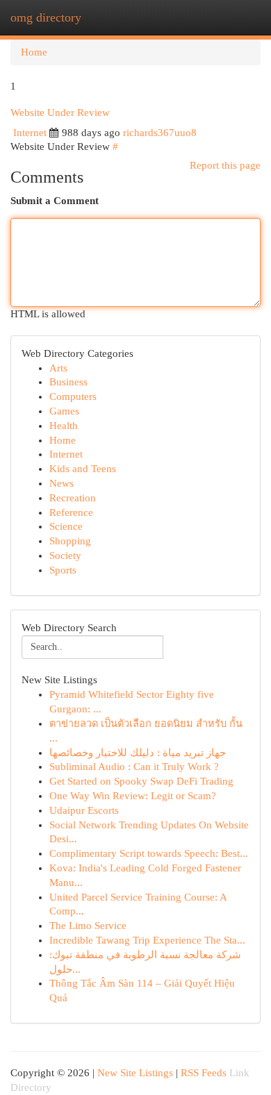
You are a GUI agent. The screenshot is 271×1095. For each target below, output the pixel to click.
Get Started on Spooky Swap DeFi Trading (141, 781)
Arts (58, 368)
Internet (30, 132)
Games (64, 411)
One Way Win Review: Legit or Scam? (132, 795)
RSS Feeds (204, 1072)
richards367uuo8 (160, 132)
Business (68, 381)
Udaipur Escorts (84, 810)
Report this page (225, 165)
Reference (71, 512)
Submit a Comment (54, 200)
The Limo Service (87, 925)
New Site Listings (135, 1072)
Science (66, 526)
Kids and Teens (82, 468)
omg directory (45, 17)
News (61, 483)
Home (34, 52)
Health (63, 425)
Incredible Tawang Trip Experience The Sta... (147, 940)
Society (65, 555)
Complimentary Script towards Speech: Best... (148, 853)
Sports (62, 570)
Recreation (72, 497)
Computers (73, 396)
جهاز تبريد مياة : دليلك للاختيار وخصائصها (137, 752)
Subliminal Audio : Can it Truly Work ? (134, 766)
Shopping (70, 540)
